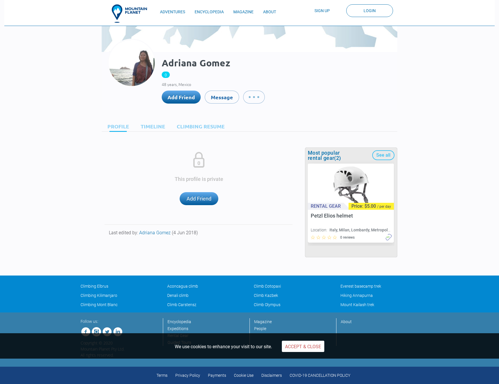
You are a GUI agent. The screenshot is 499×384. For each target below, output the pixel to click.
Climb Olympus (267, 304)
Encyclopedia (179, 321)
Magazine (263, 321)
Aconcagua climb (182, 286)
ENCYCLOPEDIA (209, 12)
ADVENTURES (172, 12)
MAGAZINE (243, 12)
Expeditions (177, 328)
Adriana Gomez (155, 232)
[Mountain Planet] (132, 13)
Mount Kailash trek (357, 304)
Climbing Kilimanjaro (99, 295)
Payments (217, 375)
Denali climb (178, 295)
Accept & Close (303, 346)
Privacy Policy (187, 375)
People (260, 328)
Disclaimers (271, 375)
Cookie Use (244, 375)
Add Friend (181, 97)
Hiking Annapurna (356, 295)
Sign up (322, 10)
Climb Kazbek (266, 295)
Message (222, 97)
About (346, 321)
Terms (162, 375)
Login (370, 10)
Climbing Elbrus (94, 286)
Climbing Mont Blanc (99, 304)
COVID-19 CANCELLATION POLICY (320, 375)
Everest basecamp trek (360, 286)
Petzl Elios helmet (332, 216)
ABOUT (269, 12)
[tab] (117, 126)
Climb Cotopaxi (267, 286)
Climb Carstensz (181, 304)
